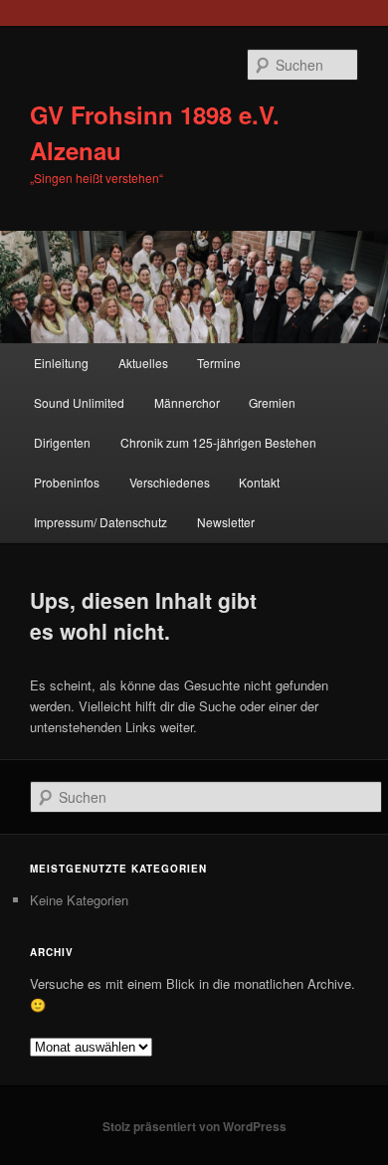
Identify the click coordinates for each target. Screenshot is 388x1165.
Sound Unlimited (79, 402)
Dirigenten (62, 442)
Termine (219, 362)
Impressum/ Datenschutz (100, 521)
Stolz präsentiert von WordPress (194, 1126)
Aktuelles (143, 362)
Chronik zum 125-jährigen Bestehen (218, 442)
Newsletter (226, 521)
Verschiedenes (169, 482)
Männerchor (187, 402)
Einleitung (61, 362)
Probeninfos (66, 482)
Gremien (272, 402)
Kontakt (259, 482)
